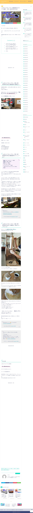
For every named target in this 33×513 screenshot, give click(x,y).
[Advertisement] (11, 61)
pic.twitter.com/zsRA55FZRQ (7, 214)
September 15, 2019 (14, 216)
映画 (25, 162)
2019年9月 (26, 83)
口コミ (15, 468)
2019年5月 (26, 91)
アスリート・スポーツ (27, 127)
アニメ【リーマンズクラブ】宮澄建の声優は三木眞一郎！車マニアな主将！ (27, 19)
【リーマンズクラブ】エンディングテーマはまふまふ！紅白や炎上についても (27, 30)
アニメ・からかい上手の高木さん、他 (27, 136)
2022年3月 (26, 46)
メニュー (13, 468)
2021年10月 (26, 53)
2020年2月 (26, 72)
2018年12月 (26, 102)
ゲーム (25, 149)
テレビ (25, 151)
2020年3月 (26, 70)
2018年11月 (26, 104)
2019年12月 (26, 76)
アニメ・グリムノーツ (27, 140)
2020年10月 (26, 61)
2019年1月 (26, 100)
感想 (18, 468)
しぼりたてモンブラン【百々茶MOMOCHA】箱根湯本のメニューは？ (12, 46)
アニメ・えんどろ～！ (27, 133)
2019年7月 (26, 87)
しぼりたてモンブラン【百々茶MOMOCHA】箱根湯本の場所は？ (11, 44)
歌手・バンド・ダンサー (27, 167)
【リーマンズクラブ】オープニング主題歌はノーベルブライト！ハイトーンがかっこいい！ (27, 35)
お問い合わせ (11, 1)
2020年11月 (26, 59)
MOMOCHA (3, 468)
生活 (25, 169)
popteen (25, 119)
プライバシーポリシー (23, 1)
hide (13, 40)
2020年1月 (26, 74)
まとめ (7, 51)
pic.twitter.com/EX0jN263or (7, 323)
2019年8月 (26, 85)
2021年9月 (26, 55)
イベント (25, 147)
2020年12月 (26, 57)
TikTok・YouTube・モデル (27, 122)
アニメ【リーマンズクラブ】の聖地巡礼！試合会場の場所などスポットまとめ (27, 14)
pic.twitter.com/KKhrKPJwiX (11, 338)
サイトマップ (16, 1)
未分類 (25, 164)
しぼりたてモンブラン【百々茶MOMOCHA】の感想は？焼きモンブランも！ (12, 49)
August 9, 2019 (16, 341)
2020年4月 (26, 68)
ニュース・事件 (26, 153)
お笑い (25, 124)
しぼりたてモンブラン (8, 468)
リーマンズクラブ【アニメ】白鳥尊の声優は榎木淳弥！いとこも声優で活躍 (27, 24)
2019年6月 (26, 89)
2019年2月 (26, 98)
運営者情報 (29, 1)
